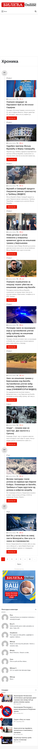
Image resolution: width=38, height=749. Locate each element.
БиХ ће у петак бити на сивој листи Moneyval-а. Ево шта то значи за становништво (20, 538)
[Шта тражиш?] (36, 11)
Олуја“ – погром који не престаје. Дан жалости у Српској (18, 431)
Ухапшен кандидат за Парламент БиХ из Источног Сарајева (20, 104)
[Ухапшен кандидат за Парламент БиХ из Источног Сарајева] (21, 88)
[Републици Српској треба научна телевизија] (7, 740)
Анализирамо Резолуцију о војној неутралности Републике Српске (25, 709)
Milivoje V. (13, 668)
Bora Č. (12, 624)
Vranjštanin (13, 633)
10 (29, 559)
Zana (11, 659)
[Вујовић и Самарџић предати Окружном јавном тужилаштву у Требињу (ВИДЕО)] (21, 175)
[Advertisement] (19, 36)
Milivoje (12, 641)
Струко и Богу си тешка (22, 719)
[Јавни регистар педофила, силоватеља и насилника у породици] (7, 730)
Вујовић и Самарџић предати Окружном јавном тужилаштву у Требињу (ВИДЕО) (21, 191)
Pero (11, 615)
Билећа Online (12, 99)
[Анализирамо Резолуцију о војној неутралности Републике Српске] (7, 711)
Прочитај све (11, 118)
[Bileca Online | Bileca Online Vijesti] (19, 4)
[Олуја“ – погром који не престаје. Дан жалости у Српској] (21, 414)
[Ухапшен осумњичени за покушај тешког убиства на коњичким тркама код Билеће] (21, 268)
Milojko (12, 650)
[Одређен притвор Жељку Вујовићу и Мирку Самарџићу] (21, 132)
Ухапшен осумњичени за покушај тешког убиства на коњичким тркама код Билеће (20, 284)
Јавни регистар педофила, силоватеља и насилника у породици (23, 730)
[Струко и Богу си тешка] (7, 722)
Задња (19, 564)
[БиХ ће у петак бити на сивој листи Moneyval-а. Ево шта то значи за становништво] (21, 522)
